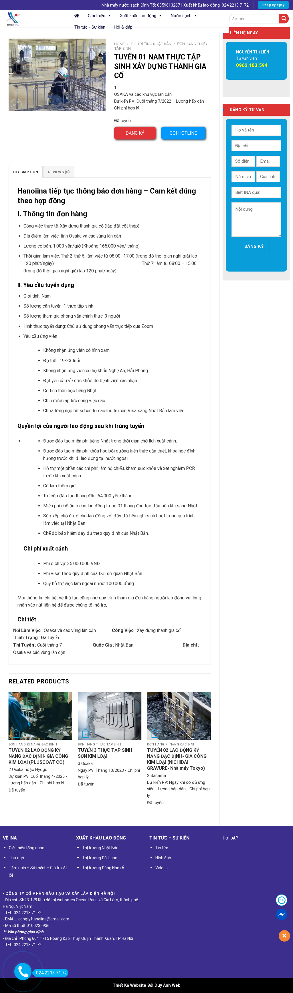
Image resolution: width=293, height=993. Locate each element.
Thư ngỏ (16, 858)
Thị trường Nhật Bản (150, 43)
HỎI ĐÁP (230, 838)
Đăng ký (135, 133)
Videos (161, 868)
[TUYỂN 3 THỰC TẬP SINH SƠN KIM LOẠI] (110, 716)
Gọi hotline (183, 133)
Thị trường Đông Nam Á (103, 868)
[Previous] (9, 754)
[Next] (210, 754)
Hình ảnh (163, 858)
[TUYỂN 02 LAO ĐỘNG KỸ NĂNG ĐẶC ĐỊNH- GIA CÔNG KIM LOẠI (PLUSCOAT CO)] (40, 716)
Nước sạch (181, 15)
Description (25, 172)
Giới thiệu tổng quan (26, 848)
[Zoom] (16, 104)
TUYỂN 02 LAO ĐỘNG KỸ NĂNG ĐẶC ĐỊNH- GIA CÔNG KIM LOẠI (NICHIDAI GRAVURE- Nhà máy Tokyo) (177, 759)
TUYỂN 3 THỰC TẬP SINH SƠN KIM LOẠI (105, 753)
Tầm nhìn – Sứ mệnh (28, 868)
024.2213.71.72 (51, 973)
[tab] (26, 172)
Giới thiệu (96, 15)
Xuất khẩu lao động (138, 15)
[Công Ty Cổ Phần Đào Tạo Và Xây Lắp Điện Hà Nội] (33, 18)
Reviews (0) (59, 172)
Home (119, 43)
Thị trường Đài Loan (99, 858)
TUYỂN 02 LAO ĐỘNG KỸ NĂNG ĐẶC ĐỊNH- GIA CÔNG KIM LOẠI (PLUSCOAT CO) (38, 756)
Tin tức (161, 848)
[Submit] (284, 18)
